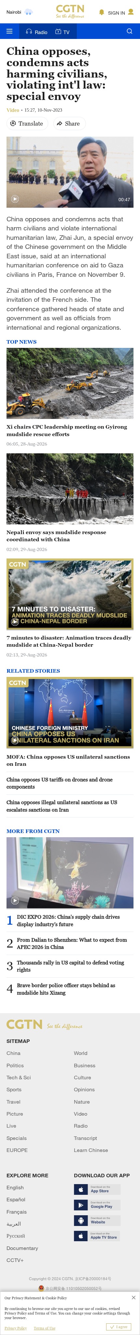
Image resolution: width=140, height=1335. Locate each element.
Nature (82, 1101)
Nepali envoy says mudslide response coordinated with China (56, 535)
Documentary (22, 1248)
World (80, 1053)
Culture (82, 1077)
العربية (14, 1223)
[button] (15, 199)
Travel (14, 1101)
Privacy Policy (16, 1328)
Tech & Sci (19, 1077)
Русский (16, 1235)
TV (66, 32)
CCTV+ (15, 1260)
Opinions (84, 1089)
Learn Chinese (91, 1150)
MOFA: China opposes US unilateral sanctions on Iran (68, 760)
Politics (15, 1065)
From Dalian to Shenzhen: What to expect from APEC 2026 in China (72, 943)
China (14, 1053)
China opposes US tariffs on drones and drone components (60, 783)
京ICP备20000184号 (93, 1278)
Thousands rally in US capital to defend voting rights (70, 966)
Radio (41, 32)
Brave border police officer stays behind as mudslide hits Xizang (66, 988)
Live (11, 1125)
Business (84, 1065)
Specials (17, 1138)
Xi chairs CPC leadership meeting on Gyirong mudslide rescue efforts (67, 430)
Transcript (85, 1138)
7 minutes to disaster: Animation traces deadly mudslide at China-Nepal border (69, 641)
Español (16, 1199)
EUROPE (17, 1150)
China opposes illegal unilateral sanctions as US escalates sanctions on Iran (62, 805)
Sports (14, 1089)
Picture (15, 1113)
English (15, 1187)
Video (80, 1113)
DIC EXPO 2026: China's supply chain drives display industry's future (68, 920)
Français (17, 1211)
